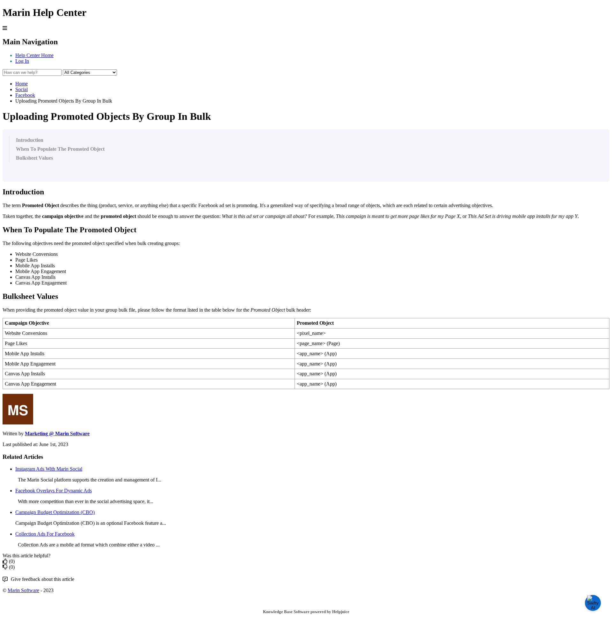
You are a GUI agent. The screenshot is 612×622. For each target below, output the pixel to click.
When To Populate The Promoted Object (60, 149)
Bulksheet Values (34, 158)
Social (21, 89)
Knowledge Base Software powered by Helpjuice (306, 611)
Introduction (29, 140)
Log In (22, 61)
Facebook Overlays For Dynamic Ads (53, 490)
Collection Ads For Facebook (45, 534)
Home (21, 83)
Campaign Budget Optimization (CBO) (55, 512)
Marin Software (23, 590)
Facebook (25, 95)
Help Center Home (34, 55)
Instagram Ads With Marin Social (48, 469)
